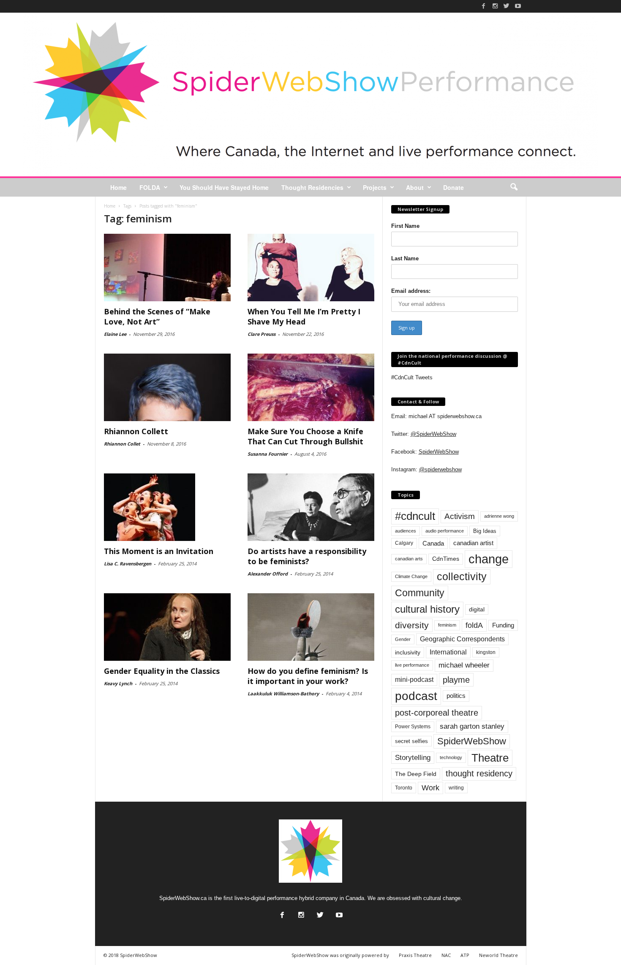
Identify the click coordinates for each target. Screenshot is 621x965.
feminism (447, 624)
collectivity (462, 576)
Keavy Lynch (118, 683)
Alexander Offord (268, 573)
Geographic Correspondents (462, 639)
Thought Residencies (312, 187)
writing (456, 788)
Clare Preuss (261, 334)
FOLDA (149, 187)
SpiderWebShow (439, 452)
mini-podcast (414, 679)
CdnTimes (445, 559)
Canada (433, 543)
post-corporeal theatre (436, 712)
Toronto (403, 788)
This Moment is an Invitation (158, 551)
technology (451, 757)
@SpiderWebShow (433, 434)
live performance (412, 665)
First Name (405, 226)
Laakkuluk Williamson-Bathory (283, 693)
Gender (403, 639)
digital (477, 609)
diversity (412, 625)
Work (430, 788)
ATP (464, 955)
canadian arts (409, 558)
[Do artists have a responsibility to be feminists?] (311, 507)
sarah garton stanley (472, 726)
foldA (474, 625)
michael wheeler (464, 665)
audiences (405, 530)
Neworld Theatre (498, 955)
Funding (503, 625)
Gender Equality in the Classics (162, 671)
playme (456, 679)
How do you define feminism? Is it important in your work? (308, 676)
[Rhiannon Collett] (167, 387)
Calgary (404, 543)
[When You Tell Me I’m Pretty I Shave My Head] (311, 267)
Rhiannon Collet (122, 444)
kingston (486, 652)
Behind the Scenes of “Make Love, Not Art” (157, 316)
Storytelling (412, 757)
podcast (416, 696)
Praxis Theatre (415, 955)
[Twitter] (506, 6)
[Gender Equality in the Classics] (167, 627)
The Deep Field (415, 773)
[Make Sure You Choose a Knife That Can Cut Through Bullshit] (311, 387)
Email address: (410, 291)
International (448, 652)
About (415, 187)
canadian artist (473, 543)
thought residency (479, 773)
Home (118, 187)
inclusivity (407, 652)
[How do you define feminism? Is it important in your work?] (311, 627)
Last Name (405, 258)
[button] (513, 187)
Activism (459, 516)
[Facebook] (484, 6)
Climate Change (411, 576)
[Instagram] (495, 6)
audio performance (444, 530)
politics (456, 695)
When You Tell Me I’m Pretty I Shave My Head (304, 316)
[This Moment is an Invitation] (167, 507)
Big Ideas (484, 531)
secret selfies (411, 741)
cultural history (427, 609)
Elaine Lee (115, 334)
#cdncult (415, 516)
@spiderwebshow (440, 469)
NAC (446, 955)
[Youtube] (518, 6)
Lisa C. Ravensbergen (127, 563)
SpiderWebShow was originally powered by (340, 955)
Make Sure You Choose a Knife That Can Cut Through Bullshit (305, 436)
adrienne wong (499, 516)
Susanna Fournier (268, 454)
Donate (453, 187)
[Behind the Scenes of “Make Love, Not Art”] (167, 267)
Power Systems (412, 727)
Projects (375, 187)
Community (419, 592)
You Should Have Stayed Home (224, 187)
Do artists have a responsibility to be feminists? (307, 556)
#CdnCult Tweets (412, 377)
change (488, 559)
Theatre (490, 757)
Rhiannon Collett (136, 431)
